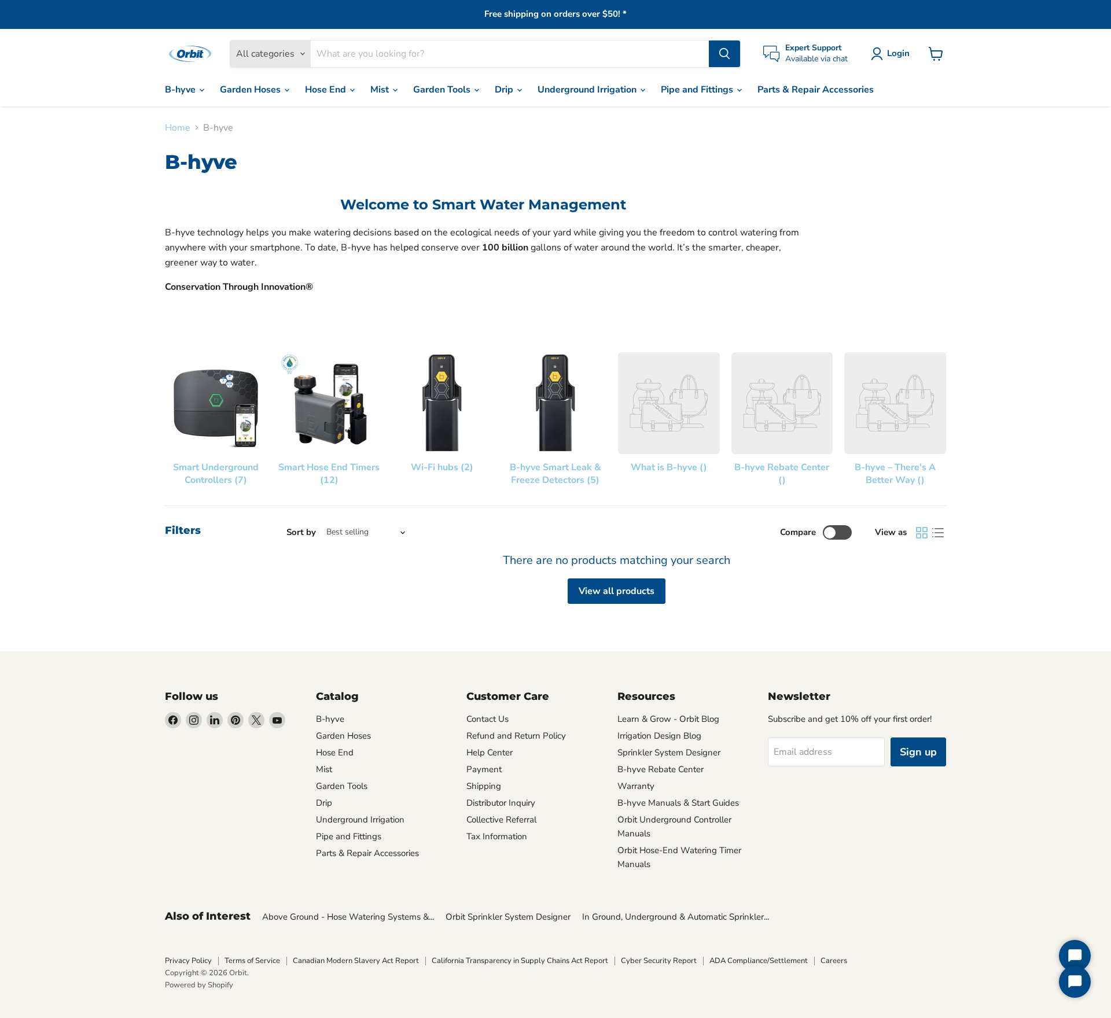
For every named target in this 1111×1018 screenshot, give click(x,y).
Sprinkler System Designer (668, 752)
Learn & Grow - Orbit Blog (668, 719)
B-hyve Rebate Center (660, 769)
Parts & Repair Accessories (815, 89)
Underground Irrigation (588, 89)
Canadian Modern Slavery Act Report (356, 961)
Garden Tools (443, 89)
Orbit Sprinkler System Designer (508, 917)
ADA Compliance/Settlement (758, 961)
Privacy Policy (188, 961)
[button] (892, 54)
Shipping (483, 786)
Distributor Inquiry (500, 803)
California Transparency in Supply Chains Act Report (520, 961)
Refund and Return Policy (516, 736)
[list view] (938, 533)
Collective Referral (501, 819)
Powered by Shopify (199, 985)
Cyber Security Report (659, 961)
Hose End (326, 89)
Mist (380, 89)
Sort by (301, 532)
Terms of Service (252, 961)
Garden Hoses (251, 89)
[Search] (724, 53)
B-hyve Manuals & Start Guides (678, 803)
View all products (616, 591)
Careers (834, 961)
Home (177, 128)
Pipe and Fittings (698, 89)
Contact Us (487, 719)
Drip (505, 89)
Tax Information (496, 836)
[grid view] (922, 533)
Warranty (635, 786)
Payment (484, 769)
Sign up (918, 752)
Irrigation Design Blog (659, 736)
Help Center (489, 752)
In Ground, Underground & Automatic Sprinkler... (675, 917)
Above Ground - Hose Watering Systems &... (348, 917)
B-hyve (181, 89)
